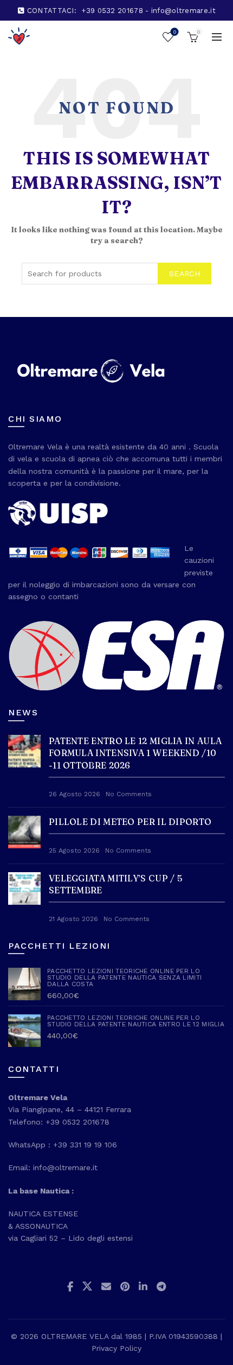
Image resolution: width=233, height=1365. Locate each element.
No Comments (129, 794)
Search (184, 273)
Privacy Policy (116, 1348)
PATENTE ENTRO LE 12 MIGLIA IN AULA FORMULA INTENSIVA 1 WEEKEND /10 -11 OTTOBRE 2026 (135, 753)
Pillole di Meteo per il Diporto (130, 821)
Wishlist (174, 32)
